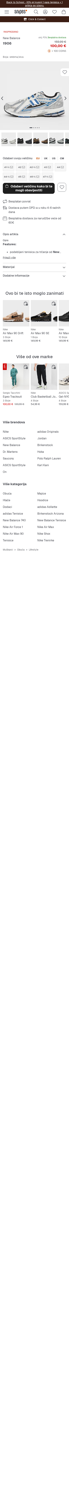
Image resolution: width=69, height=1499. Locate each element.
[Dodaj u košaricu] (26, 303)
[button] (34, 95)
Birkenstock (45, 445)
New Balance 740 (14, 520)
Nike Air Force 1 (13, 527)
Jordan (42, 438)
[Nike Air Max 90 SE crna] (44, 313)
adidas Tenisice (13, 513)
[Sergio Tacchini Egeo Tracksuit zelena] (16, 376)
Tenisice (8, 540)
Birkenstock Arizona (50, 513)
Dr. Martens (10, 452)
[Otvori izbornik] (7, 12)
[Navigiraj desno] (65, 98)
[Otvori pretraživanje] (36, 12)
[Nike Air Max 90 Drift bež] (16, 313)
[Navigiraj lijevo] (2, 98)
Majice (41, 493)
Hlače (6, 500)
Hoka (40, 452)
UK (46, 158)
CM (62, 158)
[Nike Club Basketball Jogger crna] (44, 376)
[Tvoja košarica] (64, 12)
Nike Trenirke (45, 540)
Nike (6, 432)
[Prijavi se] (45, 12)
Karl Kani (43, 465)
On (5, 472)
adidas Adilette (47, 507)
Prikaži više (9, 257)
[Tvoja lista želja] (54, 12)
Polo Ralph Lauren (49, 458)
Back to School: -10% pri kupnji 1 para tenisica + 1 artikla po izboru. (34, 4)
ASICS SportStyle (14, 438)
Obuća (7, 493)
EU (38, 158)
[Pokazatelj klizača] (31, 128)
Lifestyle (33, 549)
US (54, 158)
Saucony (8, 458)
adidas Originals (48, 432)
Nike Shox (43, 534)
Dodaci (7, 507)
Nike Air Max (45, 527)
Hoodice (42, 500)
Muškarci (8, 549)
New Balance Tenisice (51, 520)
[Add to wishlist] (65, 72)
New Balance (11, 38)
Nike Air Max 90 (13, 534)
